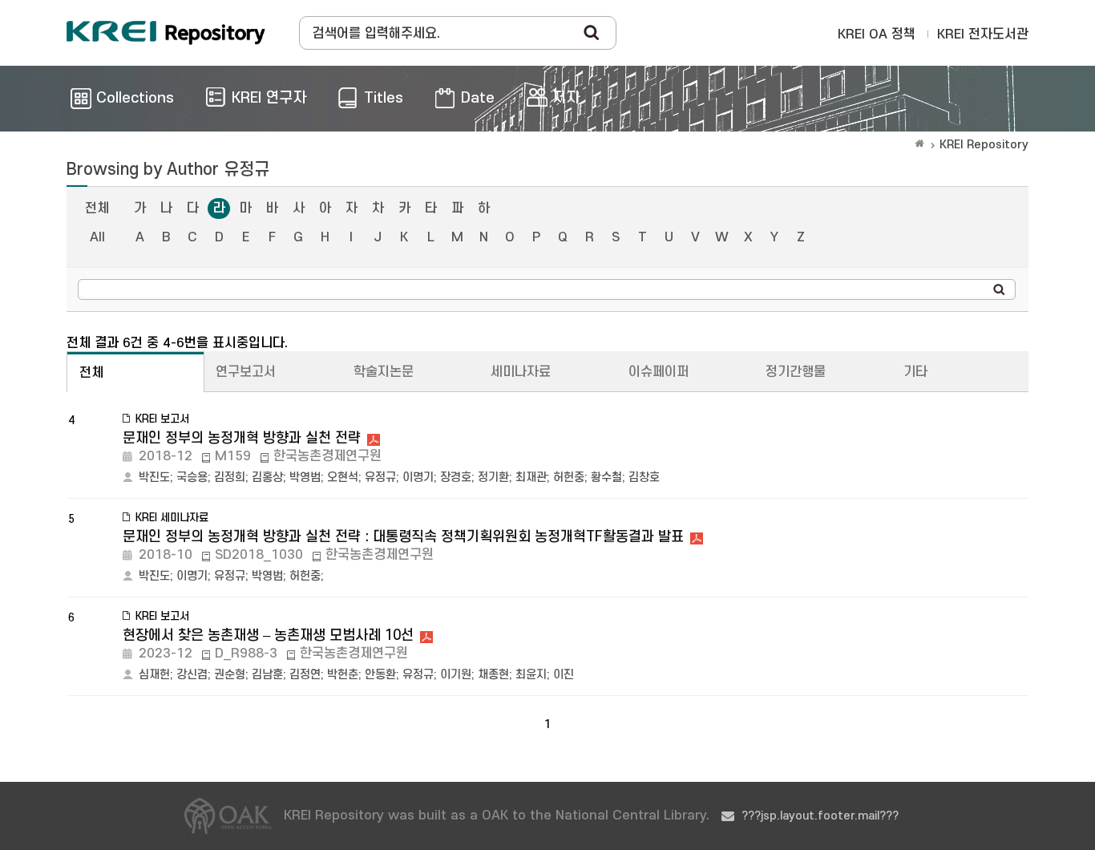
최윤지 (531, 675)
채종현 (493, 675)
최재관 (531, 477)
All (97, 237)
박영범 (305, 477)
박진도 (154, 477)
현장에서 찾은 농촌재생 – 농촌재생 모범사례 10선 (268, 635)
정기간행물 (796, 372)
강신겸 (192, 675)
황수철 (606, 477)
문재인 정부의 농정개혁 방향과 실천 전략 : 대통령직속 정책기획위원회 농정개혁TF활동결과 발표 (403, 536)
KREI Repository (983, 145)
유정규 (380, 477)
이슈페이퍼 (658, 372)
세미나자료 (521, 372)
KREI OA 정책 (876, 34)
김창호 (644, 477)
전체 (97, 208)
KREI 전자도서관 (982, 34)
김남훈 (267, 675)
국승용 (192, 477)
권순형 (229, 675)
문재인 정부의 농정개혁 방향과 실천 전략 (242, 438)
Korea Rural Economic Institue (166, 33)
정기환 (493, 477)
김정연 (305, 675)
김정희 (229, 477)
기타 (915, 372)
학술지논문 (384, 372)
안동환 (380, 675)
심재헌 (154, 675)
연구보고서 (246, 372)
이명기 (418, 477)
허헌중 (568, 477)
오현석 (342, 477)
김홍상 (267, 477)
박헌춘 (342, 675)
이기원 (455, 675)
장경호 (455, 477)
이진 (563, 675)
